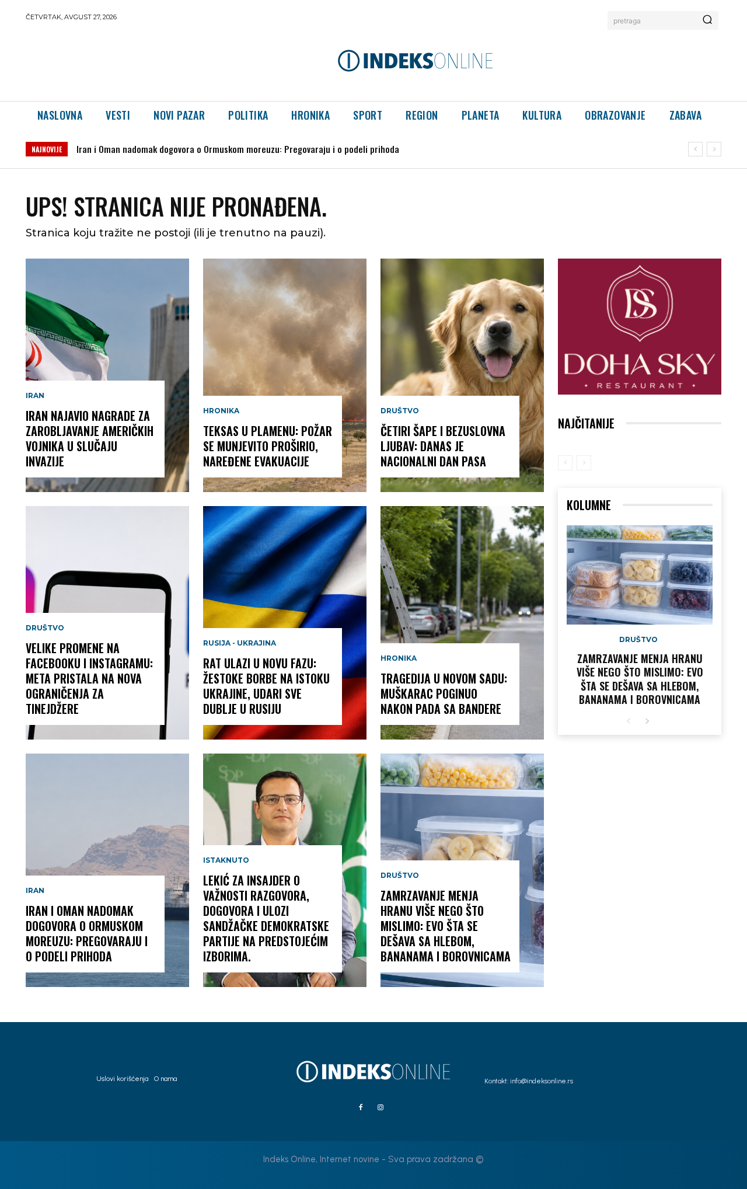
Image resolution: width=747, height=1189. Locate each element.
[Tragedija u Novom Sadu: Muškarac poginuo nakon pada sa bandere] (462, 623)
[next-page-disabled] (584, 462)
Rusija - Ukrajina (239, 643)
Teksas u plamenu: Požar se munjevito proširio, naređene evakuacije (267, 446)
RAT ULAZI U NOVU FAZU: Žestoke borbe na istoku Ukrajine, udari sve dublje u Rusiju (266, 685)
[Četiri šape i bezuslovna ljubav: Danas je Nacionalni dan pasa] (462, 375)
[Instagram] (381, 1108)
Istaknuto (226, 860)
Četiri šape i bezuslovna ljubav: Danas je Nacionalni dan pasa (443, 446)
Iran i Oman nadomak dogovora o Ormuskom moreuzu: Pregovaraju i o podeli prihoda (237, 148)
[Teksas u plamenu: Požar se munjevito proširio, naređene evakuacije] (284, 375)
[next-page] (647, 721)
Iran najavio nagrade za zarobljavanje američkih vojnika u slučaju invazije (89, 438)
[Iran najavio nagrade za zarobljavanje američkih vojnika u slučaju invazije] (107, 375)
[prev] (695, 149)
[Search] (707, 20)
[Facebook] (361, 1108)
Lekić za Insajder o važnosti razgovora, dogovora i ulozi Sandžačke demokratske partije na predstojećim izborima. (266, 918)
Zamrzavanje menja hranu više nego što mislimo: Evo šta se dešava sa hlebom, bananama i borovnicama (446, 926)
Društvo (45, 628)
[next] (714, 149)
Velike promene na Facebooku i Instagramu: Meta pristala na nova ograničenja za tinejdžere (89, 678)
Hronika (221, 410)
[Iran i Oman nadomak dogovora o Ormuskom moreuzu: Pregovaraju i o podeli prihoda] (107, 870)
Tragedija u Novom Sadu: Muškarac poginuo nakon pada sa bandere (444, 693)
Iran (35, 395)
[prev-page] (565, 462)
